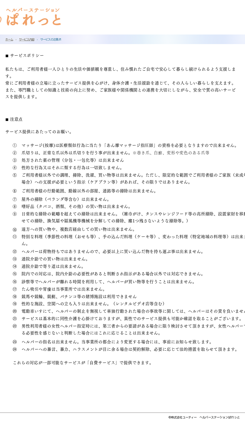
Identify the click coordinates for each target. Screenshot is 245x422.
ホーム (9, 39)
